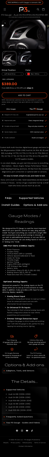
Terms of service (40, 442)
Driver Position (9, 70)
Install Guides (10, 204)
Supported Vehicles (31, 197)
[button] (4, 9)
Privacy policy (15, 442)
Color (28, 70)
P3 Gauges (28, 439)
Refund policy (27, 442)
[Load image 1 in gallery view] (9, 58)
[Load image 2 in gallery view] (24, 58)
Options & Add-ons (35, 204)
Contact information (26, 446)
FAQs (8, 197)
